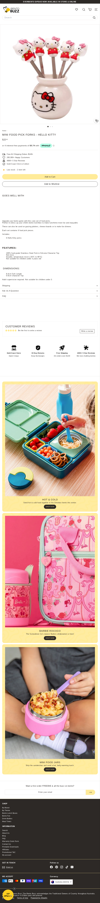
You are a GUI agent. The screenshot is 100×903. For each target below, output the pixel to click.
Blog (4, 836)
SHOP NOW (50, 506)
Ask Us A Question (10, 291)
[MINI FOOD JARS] (50, 703)
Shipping (6, 286)
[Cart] (90, 9)
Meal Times (6, 821)
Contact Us (6, 844)
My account (6, 855)
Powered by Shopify (39, 898)
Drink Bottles (7, 819)
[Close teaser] (14, 888)
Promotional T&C (9, 852)
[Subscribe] (90, 792)
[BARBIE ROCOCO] (50, 572)
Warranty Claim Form (10, 841)
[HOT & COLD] (50, 440)
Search (5, 830)
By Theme (6, 810)
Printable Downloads (10, 847)
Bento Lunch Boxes (9, 813)
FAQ (4, 296)
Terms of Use (22, 898)
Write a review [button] (87, 331)
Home (4, 130)
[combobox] (50, 17)
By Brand (5, 808)
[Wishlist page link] (77, 9)
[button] (8, 895)
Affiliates (5, 849)
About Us (5, 833)
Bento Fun (6, 816)
